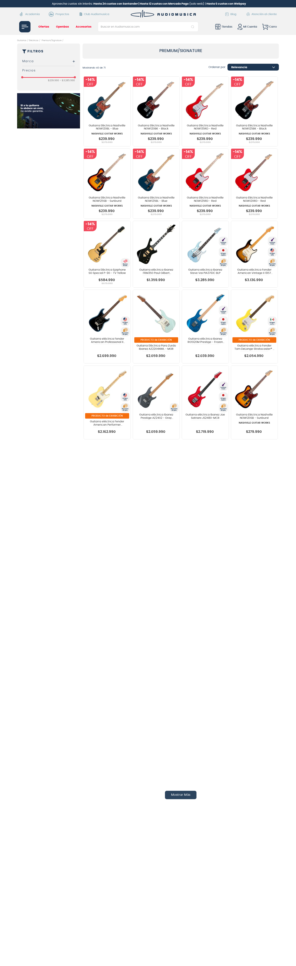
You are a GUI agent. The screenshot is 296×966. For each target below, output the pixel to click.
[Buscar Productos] (193, 27)
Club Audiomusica (96, 14)
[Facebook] (230, 928)
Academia (32, 14)
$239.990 (53, 80)
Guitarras (21, 40)
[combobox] (148, 27)
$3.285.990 (67, 80)
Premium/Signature (51, 40)
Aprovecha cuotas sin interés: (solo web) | (149, 3)
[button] (48, 61)
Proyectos (62, 14)
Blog (233, 14)
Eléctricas (33, 40)
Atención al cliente (264, 14)
